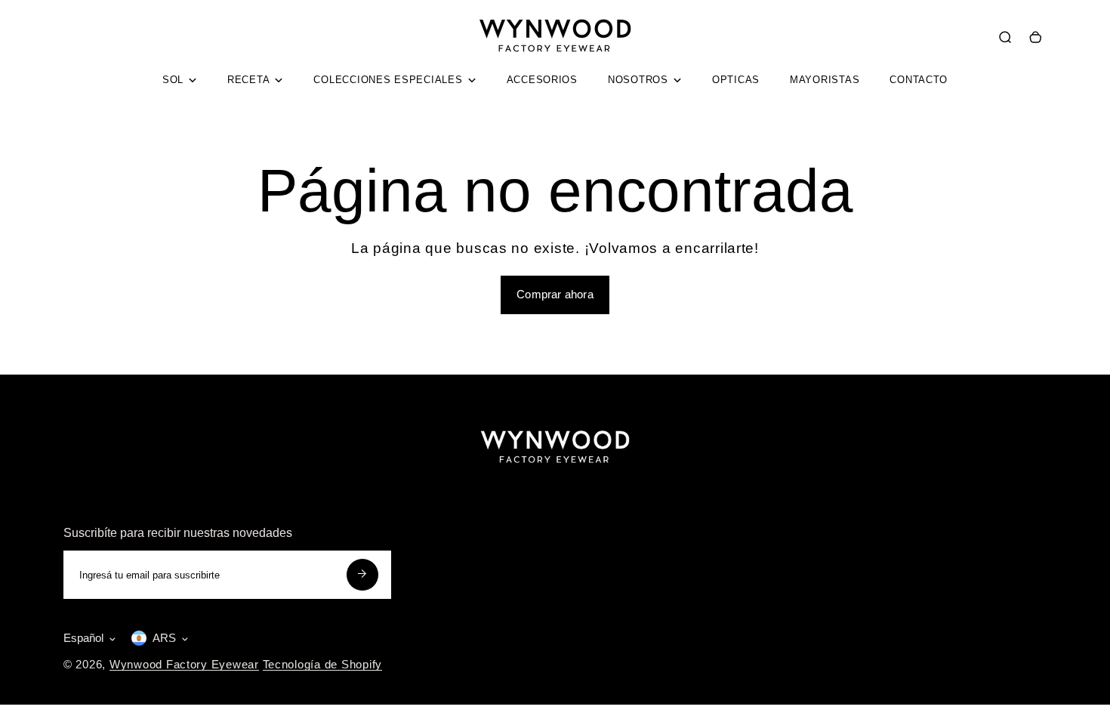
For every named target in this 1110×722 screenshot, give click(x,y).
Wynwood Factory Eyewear (184, 665)
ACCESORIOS (542, 79)
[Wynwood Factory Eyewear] (555, 60)
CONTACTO (919, 79)
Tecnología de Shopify (322, 665)
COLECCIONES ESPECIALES (387, 79)
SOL (172, 79)
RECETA (248, 79)
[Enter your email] (362, 574)
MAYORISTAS (824, 79)
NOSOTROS (638, 79)
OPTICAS (736, 79)
